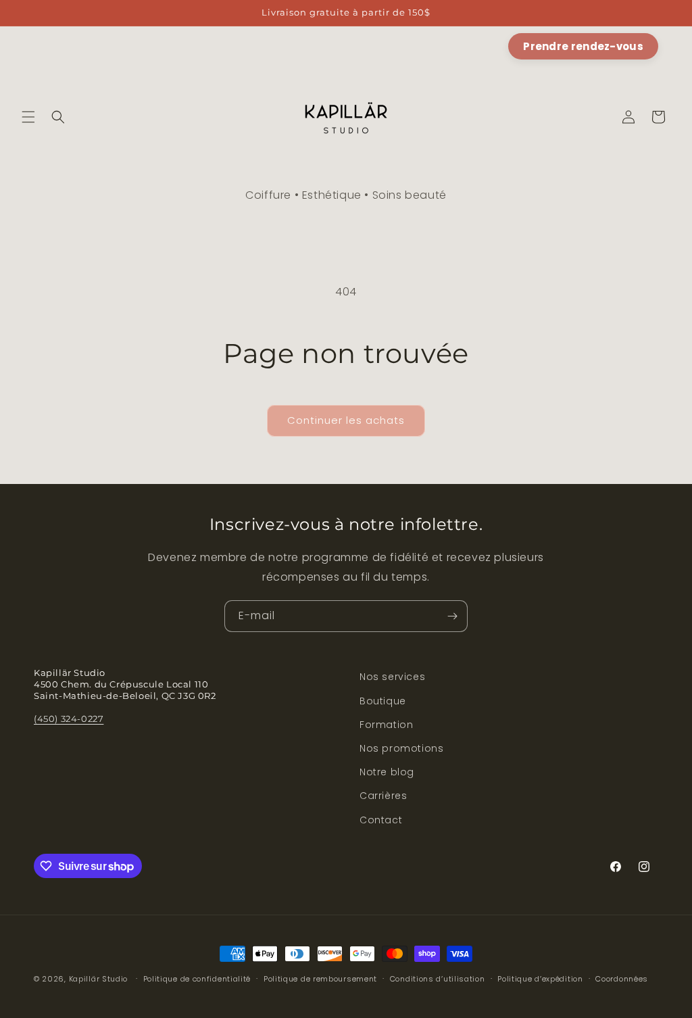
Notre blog (387, 772)
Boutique (383, 701)
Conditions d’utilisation (437, 978)
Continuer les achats (346, 420)
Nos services (392, 676)
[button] (28, 117)
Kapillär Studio (98, 978)
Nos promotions (401, 748)
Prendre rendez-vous (583, 46)
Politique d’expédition (540, 978)
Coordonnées (621, 978)
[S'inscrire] (452, 616)
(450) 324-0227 (68, 718)
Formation (386, 724)
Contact (381, 820)
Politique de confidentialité (197, 978)
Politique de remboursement (320, 978)
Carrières (383, 795)
